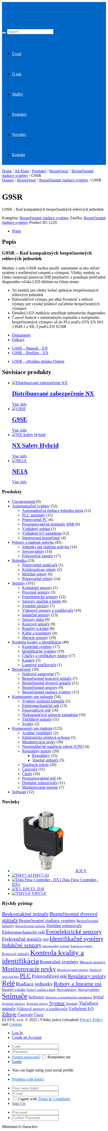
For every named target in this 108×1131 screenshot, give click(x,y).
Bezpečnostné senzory (40, 687)
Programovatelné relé (39, 778)
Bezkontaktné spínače (25, 914)
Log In (17, 1033)
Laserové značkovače (39, 665)
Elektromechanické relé (40, 706)
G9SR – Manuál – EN (30, 348)
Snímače (14, 996)
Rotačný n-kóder (35, 628)
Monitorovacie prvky (39, 742)
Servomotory (67, 990)
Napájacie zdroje (35, 764)
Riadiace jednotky (34, 984)
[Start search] (4, 33)
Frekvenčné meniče (37, 556)
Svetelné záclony (35, 606)
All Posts (22, 171)
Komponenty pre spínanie (32, 696)
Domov (8, 180)
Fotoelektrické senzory (40, 597)
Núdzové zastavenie (38, 674)
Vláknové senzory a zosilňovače (47, 610)
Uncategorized (23, 501)
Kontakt (18, 154)
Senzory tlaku (33, 619)
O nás (16, 74)
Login (17, 1061)
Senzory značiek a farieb (41, 601)
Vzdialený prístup (36, 529)
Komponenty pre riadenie (32, 728)
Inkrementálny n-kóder (56, 946)
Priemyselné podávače (40, 565)
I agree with (27, 1099)
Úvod (16, 54)
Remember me (59, 1057)
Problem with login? (28, 1079)
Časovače (29, 769)
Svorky (28, 724)
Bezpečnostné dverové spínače (46, 683)
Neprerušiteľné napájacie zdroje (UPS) (53, 746)
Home (7, 171)
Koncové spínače (35, 624)
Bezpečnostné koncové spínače (47, 678)
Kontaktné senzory (37, 588)
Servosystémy (33, 551)
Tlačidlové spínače (37, 719)
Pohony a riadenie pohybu (33, 542)
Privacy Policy (91, 1020)
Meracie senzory (35, 637)
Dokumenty (21, 335)
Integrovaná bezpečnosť (41, 538)
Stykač (98, 997)
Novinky (19, 134)
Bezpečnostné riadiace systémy (63, 180)
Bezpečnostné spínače (30, 926)
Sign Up (18, 1103)
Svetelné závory (37, 1003)
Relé (8, 983)
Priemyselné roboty (37, 578)
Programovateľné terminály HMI (48, 524)
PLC (25, 975)
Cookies (15, 1024)
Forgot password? (26, 1057)
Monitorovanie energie (40, 787)
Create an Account (26, 1037)
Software (19, 792)
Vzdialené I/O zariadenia (42, 533)
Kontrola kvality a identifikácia (36, 642)
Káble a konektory (36, 633)
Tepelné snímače (45, 760)
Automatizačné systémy (31, 506)
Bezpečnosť (59, 171)
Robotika (19, 560)
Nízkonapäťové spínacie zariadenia (50, 715)
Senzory (18, 583)
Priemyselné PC (34, 519)
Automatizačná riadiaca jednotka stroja (52, 510)
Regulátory (41, 755)
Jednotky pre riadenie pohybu (45, 547)
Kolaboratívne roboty (39, 569)
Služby (17, 94)
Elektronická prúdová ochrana (46, 737)
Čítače (27, 774)
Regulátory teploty (36, 751)
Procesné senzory (36, 592)
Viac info (19, 404)
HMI (46, 939)
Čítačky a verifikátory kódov (45, 656)
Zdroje (9, 1014)
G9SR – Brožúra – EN (30, 353)
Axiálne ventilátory (37, 733)
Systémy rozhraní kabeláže (43, 701)
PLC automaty (33, 515)
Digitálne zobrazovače (40, 783)
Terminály (72, 1003)
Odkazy (18, 340)
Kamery (28, 660)
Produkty (19, 114)
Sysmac (57, 1003)
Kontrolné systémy (37, 647)
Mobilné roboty (34, 574)
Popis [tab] (16, 231)
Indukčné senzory (36, 615)
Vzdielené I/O (81, 1008)
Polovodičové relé (36, 710)
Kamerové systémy (82, 946)
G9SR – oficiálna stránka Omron (38, 361)
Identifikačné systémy (39, 651)
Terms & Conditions (54, 1099)
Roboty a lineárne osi (77, 984)
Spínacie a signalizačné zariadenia (68, 997)
